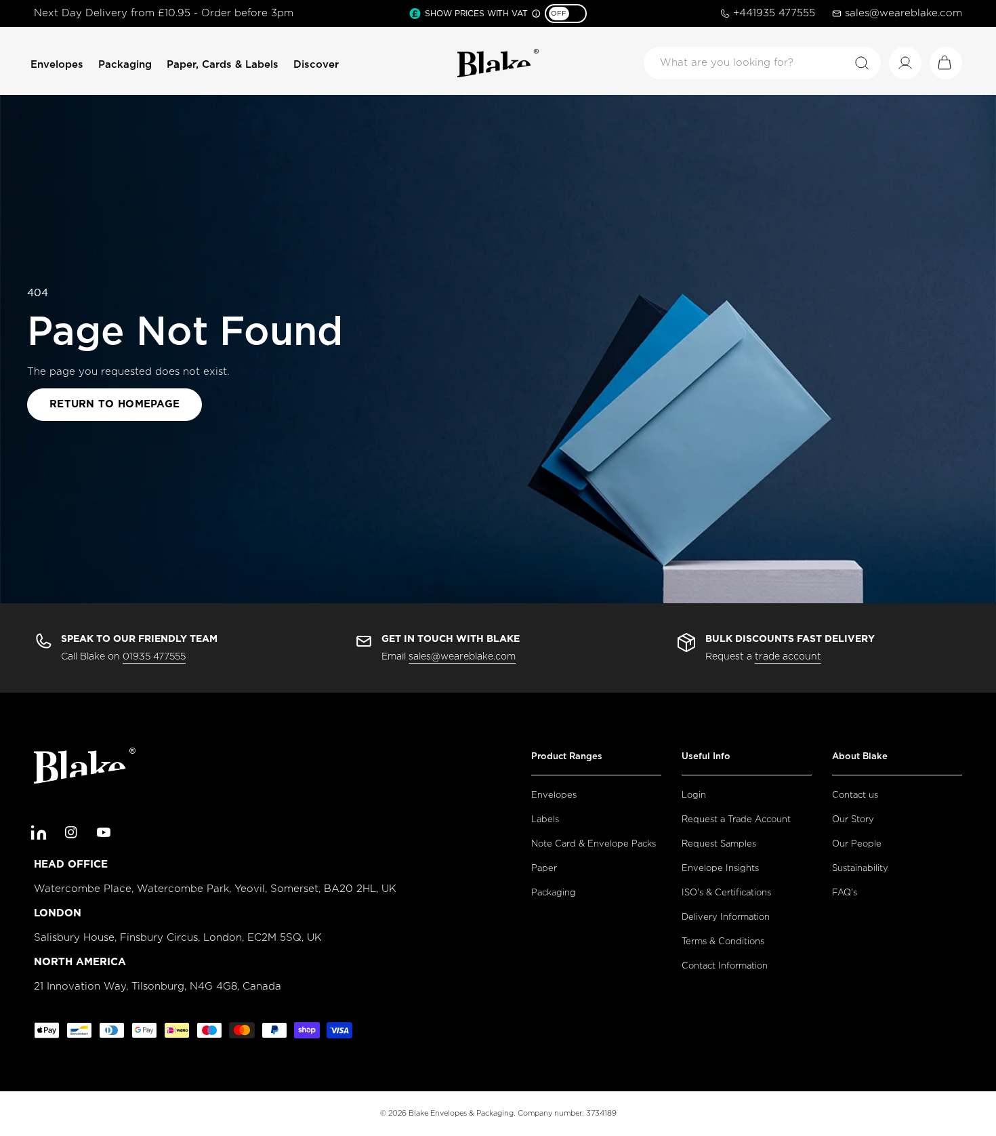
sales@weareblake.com (903, 13)
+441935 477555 (774, 13)
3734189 (601, 1113)
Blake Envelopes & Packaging (461, 1113)
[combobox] (762, 63)
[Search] (862, 63)
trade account (788, 657)
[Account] (905, 63)
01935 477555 (154, 657)
